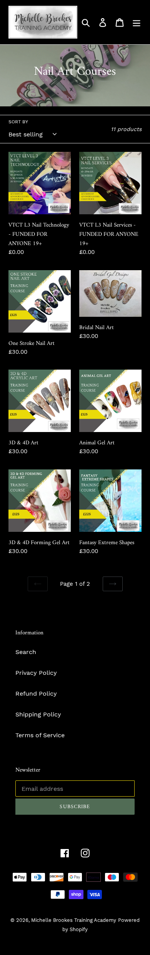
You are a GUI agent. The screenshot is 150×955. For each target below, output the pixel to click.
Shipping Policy (38, 714)
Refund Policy (36, 693)
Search (25, 652)
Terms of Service (40, 735)
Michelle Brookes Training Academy (73, 920)
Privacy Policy (36, 672)
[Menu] (136, 22)
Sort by (18, 121)
